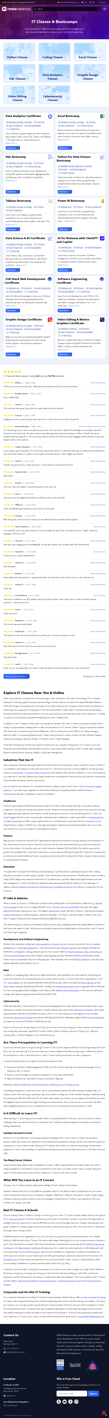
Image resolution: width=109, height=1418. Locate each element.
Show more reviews (15, 676)
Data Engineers (87, 982)
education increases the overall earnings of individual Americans (46, 886)
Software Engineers (69, 947)
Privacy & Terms (26, 1415)
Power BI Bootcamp (97, 383)
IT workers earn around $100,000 (65, 907)
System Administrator (13, 914)
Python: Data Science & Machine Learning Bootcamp (33, 1280)
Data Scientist (68, 986)
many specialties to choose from (49, 944)
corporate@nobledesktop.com (91, 1316)
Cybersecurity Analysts (23, 1017)
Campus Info (10, 1395)
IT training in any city (15, 1218)
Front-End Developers (16, 955)
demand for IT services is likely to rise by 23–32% (34, 772)
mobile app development (27, 947)
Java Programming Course (70, 1280)
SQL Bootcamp (99, 526)
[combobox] (66, 9)
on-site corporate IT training (93, 1297)
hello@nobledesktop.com (15, 1352)
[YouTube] (64, 1402)
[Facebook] (70, 1402)
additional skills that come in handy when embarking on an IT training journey (46, 1084)
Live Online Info (12, 1405)
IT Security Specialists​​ (95, 1017)
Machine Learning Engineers (67, 990)
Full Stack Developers (74, 951)
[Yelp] (59, 1402)
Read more (10, 143)
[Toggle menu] (105, 9)
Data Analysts (14, 982)
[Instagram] (76, 1402)
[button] (104, 1413)
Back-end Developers (93, 951)
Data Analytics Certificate (29, 1247)
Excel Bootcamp (10, 1259)
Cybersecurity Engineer (83, 1009)
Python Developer (82, 959)
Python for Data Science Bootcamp (92, 426)
